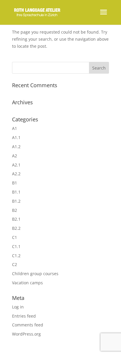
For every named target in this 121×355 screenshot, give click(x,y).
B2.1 (16, 219)
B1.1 (16, 192)
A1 (14, 128)
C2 (14, 264)
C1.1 (16, 246)
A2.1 (16, 165)
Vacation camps (27, 282)
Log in (18, 307)
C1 (14, 237)
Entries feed (24, 316)
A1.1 (16, 137)
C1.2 (16, 255)
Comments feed (27, 325)
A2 (14, 155)
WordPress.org (26, 334)
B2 (14, 210)
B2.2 (16, 228)
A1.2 (16, 146)
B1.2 (16, 201)
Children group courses (35, 273)
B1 (14, 183)
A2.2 (16, 173)
